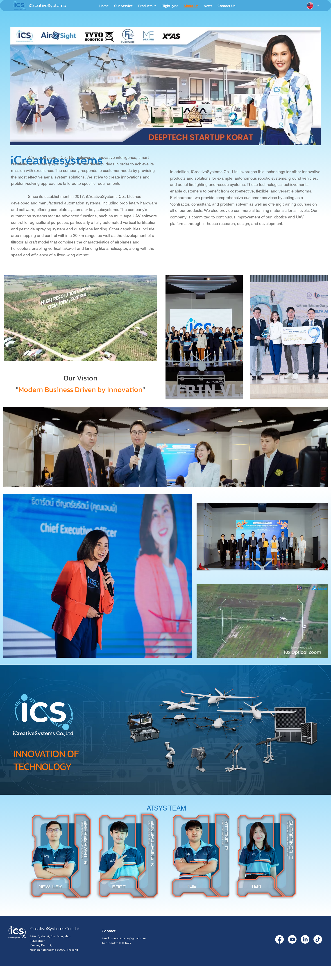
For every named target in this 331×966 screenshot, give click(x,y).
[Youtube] (292, 939)
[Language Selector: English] (313, 5)
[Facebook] (279, 939)
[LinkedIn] (305, 939)
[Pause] (10, 355)
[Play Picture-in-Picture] (143, 355)
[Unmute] (17, 355)
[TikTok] (317, 939)
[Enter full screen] (151, 355)
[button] (319, 652)
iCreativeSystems (47, 5)
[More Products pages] (155, 6)
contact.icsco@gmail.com (128, 938)
